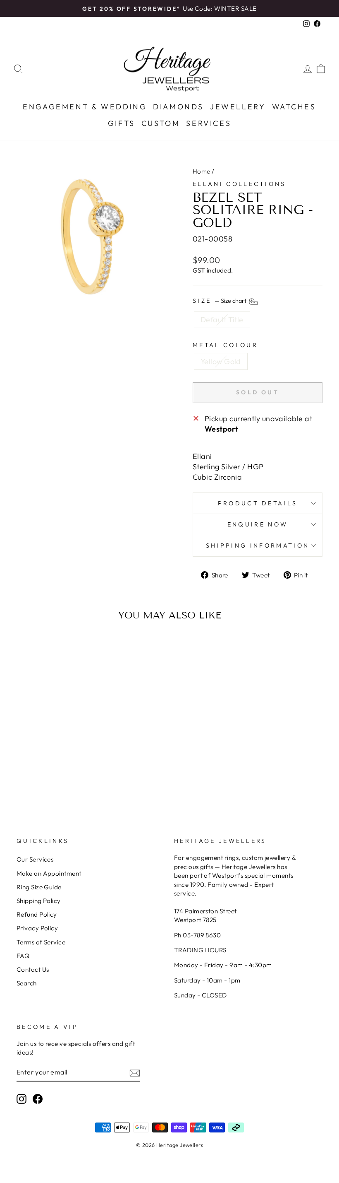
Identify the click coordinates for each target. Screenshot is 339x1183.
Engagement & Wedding (85, 106)
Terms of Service (41, 942)
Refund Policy (37, 914)
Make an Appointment (49, 873)
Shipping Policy (39, 901)
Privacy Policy (37, 928)
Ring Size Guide (39, 887)
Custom (160, 123)
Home (201, 171)
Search (27, 983)
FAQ (23, 956)
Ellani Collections (239, 184)
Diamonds (178, 106)
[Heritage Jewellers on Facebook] (38, 1099)
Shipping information (257, 545)
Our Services (35, 859)
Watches (294, 106)
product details (258, 503)
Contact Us (33, 969)
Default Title (222, 319)
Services (208, 123)
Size (220, 301)
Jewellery (237, 106)
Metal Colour (225, 345)
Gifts (121, 123)
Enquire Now (257, 524)
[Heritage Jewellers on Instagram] (21, 1099)
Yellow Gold (221, 361)
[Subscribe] (134, 1072)
